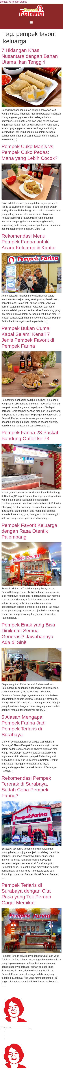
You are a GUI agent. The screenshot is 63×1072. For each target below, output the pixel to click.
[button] (31, 23)
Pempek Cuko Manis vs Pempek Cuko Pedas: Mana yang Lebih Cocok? (29, 152)
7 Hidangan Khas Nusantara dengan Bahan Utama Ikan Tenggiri (30, 56)
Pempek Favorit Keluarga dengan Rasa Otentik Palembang (29, 531)
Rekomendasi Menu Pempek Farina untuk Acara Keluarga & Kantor (29, 241)
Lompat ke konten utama (13, 1)
